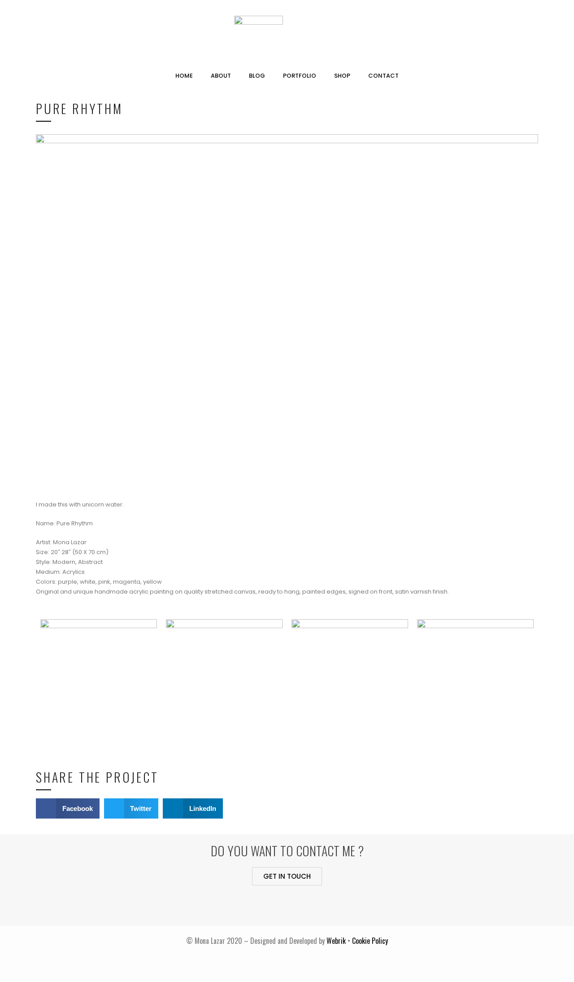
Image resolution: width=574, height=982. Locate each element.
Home (184, 75)
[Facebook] (250, 905)
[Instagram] (324, 905)
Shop (342, 75)
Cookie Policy (370, 940)
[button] (287, 876)
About (221, 75)
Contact (383, 75)
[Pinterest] (299, 905)
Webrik (337, 940)
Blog (257, 75)
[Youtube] (275, 905)
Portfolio (299, 75)
